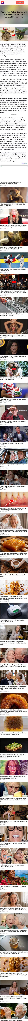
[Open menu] (26, 2)
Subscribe (20, 2)
